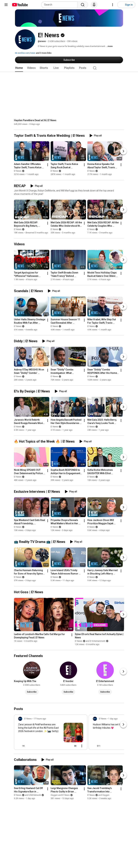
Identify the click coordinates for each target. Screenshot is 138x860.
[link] (50, 733)
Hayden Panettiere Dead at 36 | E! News (35, 120)
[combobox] (60, 5)
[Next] (123, 151)
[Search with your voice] (94, 4)
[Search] (82, 4)
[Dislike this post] (28, 746)
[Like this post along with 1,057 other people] (19, 746)
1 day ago (112, 719)
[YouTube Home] (19, 4)
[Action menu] (81, 746)
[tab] (19, 68)
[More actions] (47, 165)
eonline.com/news (26, 53)
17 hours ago (40, 719)
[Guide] (6, 5)
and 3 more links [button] (43, 53)
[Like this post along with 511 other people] (94, 746)
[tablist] (69, 68)
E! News (17, 171)
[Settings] (113, 5)
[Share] (63, 746)
